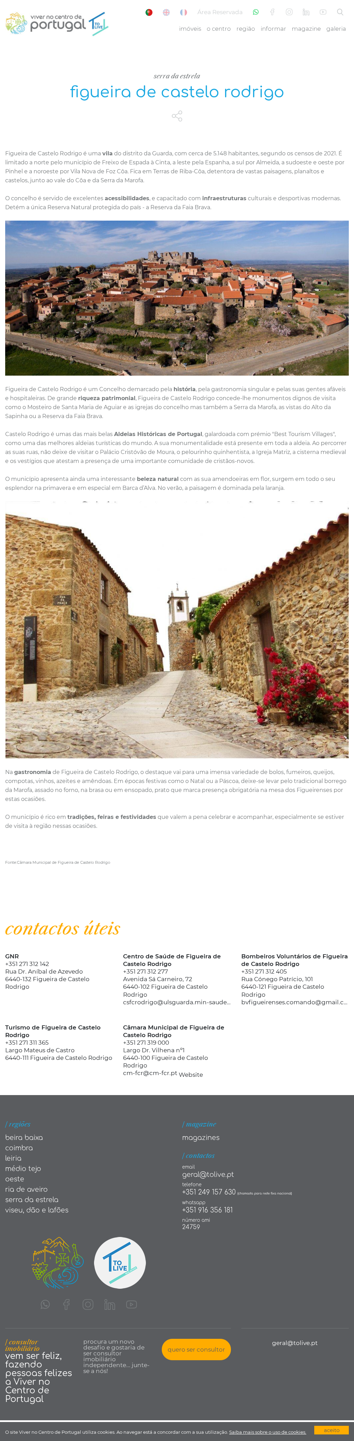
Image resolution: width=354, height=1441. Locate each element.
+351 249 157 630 (209, 1192)
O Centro (219, 28)
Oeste (14, 1179)
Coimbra (19, 1148)
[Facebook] (272, 12)
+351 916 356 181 (207, 1210)
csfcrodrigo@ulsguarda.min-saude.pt (177, 1002)
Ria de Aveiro (26, 1189)
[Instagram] (289, 12)
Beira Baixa (24, 1137)
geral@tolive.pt (208, 1174)
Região (245, 28)
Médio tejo (23, 1168)
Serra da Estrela (177, 76)
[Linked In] (306, 12)
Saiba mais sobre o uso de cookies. (267, 1432)
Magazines (201, 1137)
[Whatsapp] (256, 12)
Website (191, 1074)
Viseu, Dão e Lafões (36, 1210)
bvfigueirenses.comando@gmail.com (295, 1002)
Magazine (306, 28)
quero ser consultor (196, 1349)
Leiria (13, 1158)
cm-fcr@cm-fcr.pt (150, 1073)
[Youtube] (323, 12)
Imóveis (190, 28)
